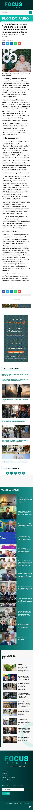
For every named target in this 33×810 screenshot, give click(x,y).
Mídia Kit (4, 775)
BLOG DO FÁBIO (15, 18)
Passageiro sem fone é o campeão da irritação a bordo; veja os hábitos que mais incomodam (15, 420)
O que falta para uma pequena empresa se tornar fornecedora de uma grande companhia (15, 380)
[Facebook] (7, 473)
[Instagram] (15, 473)
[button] (29, 5)
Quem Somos (6, 771)
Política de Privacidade (8, 777)
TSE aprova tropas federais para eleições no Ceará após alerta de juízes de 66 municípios (15, 441)
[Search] (30, 12)
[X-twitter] (11, 473)
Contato (4, 773)
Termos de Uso (6, 780)
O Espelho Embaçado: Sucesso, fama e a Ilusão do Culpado (15, 400)
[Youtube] (19, 473)
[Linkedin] (23, 473)
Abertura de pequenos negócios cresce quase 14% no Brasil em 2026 (15, 375)
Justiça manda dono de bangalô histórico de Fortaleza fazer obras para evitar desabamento (14, 461)
